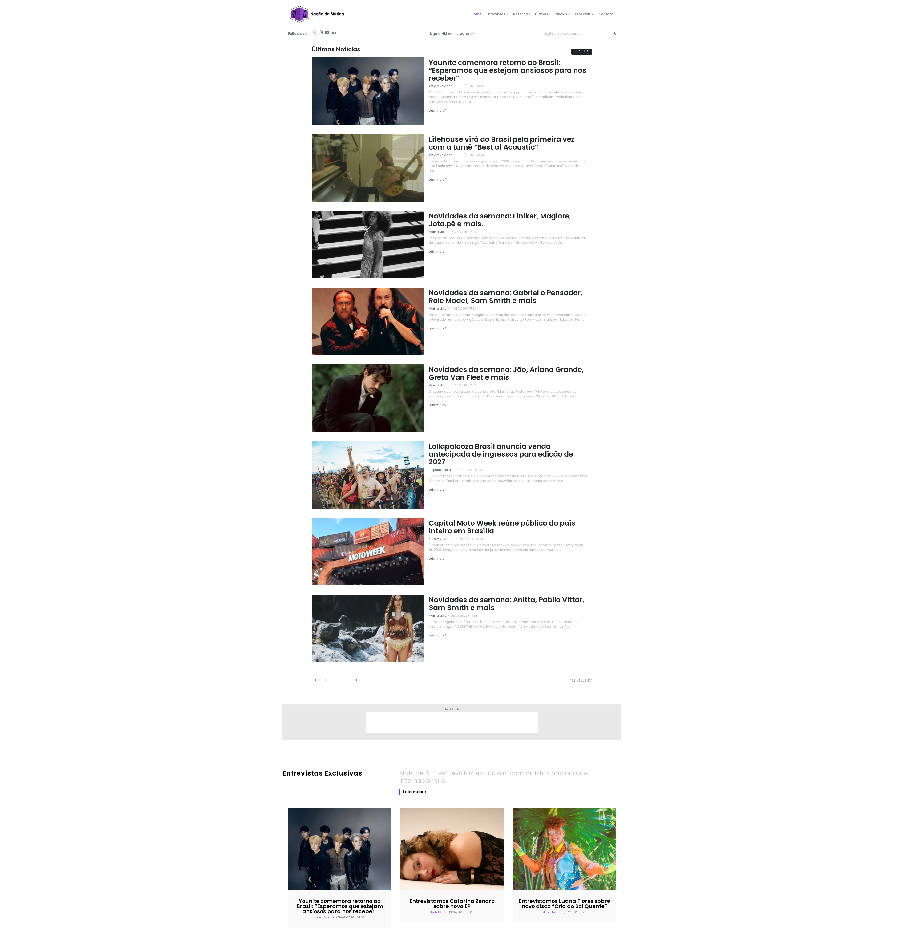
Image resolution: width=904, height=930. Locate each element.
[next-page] (368, 680)
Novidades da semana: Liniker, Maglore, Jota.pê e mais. (500, 220)
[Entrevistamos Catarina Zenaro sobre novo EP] (451, 849)
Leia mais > (438, 110)
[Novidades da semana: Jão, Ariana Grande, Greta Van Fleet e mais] (368, 398)
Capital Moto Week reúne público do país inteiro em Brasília (502, 527)
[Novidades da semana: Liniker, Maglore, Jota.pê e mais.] (368, 244)
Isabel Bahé (438, 912)
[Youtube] (327, 32)
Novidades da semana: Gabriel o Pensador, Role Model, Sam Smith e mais (505, 297)
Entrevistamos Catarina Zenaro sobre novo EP (452, 904)
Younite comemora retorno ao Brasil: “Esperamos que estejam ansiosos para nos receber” (507, 70)
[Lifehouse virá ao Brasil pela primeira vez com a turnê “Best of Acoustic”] (368, 168)
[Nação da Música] (316, 14)
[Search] (614, 33)
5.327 (356, 680)
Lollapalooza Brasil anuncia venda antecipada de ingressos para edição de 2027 (501, 454)
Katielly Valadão (440, 86)
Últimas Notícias (336, 49)
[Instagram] (321, 32)
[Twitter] (314, 32)
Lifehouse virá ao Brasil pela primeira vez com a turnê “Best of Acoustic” (501, 143)
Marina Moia (438, 232)
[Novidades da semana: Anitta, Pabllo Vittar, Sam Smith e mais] (368, 628)
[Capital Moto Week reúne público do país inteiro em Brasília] (368, 551)
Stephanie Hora (440, 470)
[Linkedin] (334, 32)
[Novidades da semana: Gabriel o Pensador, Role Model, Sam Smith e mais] (368, 321)
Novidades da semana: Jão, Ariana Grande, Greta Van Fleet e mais (506, 373)
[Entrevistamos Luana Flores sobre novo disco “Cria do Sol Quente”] (564, 849)
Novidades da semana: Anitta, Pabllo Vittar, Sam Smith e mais (506, 604)
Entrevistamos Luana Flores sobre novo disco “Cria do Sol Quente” (564, 904)
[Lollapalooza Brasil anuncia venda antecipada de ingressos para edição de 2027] (368, 475)
